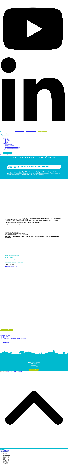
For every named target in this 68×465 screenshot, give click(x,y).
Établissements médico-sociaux (5, 335)
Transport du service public (5, 336)
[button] (6, 154)
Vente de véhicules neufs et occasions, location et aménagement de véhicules (13, 338)
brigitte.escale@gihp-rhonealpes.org (11, 266)
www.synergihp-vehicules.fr (42, 131)
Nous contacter (5, 342)
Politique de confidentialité (18, 371)
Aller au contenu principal (4, 450)
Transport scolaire (3, 337)
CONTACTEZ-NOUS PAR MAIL (31, 131)
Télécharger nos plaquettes (19, 131)
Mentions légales (10, 371)
